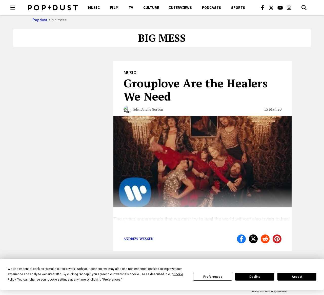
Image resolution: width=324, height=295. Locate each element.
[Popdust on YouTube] (280, 7)
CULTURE (151, 7)
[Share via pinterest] (277, 238)
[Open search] (304, 7)
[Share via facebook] (241, 238)
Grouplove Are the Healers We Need (196, 89)
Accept (297, 277)
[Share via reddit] (265, 238)
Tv (131, 7)
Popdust (39, 20)
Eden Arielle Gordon (148, 109)
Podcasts (211, 7)
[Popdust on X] (271, 7)
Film (114, 7)
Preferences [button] (111, 279)
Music (94, 7)
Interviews (180, 7)
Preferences (212, 277)
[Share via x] (253, 238)
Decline (254, 277)
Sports (238, 7)
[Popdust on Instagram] (289, 7)
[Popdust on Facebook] (262, 7)
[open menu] (12, 7)
